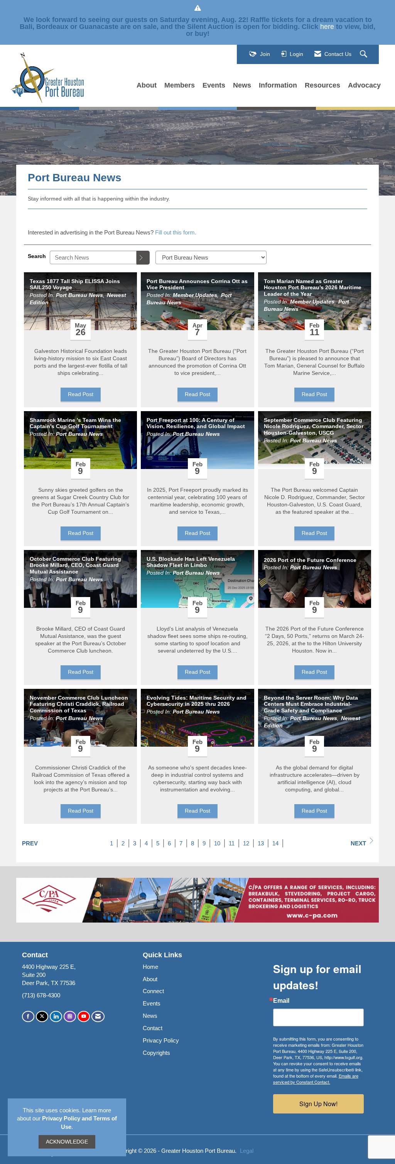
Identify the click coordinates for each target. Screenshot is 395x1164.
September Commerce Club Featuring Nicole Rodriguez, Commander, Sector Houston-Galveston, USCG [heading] (313, 426)
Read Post (80, 394)
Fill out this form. (175, 232)
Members (179, 85)
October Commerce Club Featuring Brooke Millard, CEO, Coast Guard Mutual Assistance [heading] (75, 565)
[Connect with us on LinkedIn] (56, 1016)
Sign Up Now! (318, 1103)
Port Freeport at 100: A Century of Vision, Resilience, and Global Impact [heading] (196, 423)
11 (232, 843)
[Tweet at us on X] (42, 1016)
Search (37, 256)
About (147, 85)
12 (246, 843)
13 (261, 843)
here (327, 26)
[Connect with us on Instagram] (70, 1016)
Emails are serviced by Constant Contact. (315, 1079)
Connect (153, 991)
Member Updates (195, 295)
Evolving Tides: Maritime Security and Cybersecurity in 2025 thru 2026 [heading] (196, 701)
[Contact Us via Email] (98, 1016)
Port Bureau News (79, 295)
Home (150, 966)
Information (278, 85)
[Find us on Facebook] (28, 1016)
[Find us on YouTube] (84, 1016)
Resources (322, 85)
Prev (30, 843)
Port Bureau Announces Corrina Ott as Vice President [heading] (197, 284)
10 (217, 843)
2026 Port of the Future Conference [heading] (310, 560)
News (242, 85)
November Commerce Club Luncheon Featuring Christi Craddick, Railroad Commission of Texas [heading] (79, 704)
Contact (152, 1028)
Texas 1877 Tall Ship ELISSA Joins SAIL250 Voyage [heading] (75, 284)
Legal (246, 1150)
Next (358, 843)
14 (275, 843)
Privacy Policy (161, 1040)
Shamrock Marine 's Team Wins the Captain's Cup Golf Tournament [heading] (75, 423)
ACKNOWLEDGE (67, 1142)
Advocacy (364, 85)
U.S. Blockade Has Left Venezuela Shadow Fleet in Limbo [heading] (191, 562)
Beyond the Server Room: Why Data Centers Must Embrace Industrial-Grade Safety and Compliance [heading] (311, 704)
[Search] (143, 258)
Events (214, 85)
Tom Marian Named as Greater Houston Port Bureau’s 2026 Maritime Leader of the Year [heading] (312, 287)
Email (281, 1001)
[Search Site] (364, 54)
